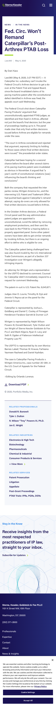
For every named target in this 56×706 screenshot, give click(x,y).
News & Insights (10, 654)
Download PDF (18, 384)
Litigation (14, 482)
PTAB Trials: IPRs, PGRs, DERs (25, 496)
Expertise (7, 637)
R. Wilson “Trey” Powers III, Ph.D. (26, 421)
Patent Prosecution (19, 478)
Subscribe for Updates (14, 555)
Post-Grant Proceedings (21, 491)
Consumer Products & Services (25, 458)
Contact (6, 643)
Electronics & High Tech (21, 440)
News (8, 25)
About (5, 648)
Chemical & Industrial (20, 454)
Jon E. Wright (16, 425)
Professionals (9, 631)
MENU (51, 5)
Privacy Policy (40, 687)
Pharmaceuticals (18, 449)
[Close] (52, 660)
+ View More (16, 464)
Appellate (14, 487)
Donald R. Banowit (19, 412)
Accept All (28, 701)
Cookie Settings (28, 692)
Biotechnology (16, 445)
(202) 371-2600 (9, 622)
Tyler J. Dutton (16, 416)
